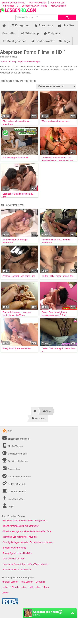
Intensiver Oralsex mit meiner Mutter (20, 525)
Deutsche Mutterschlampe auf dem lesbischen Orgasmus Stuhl (57, 159)
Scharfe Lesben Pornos (13, 2)
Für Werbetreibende (17, 460)
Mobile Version (15, 446)
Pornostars (46, 25)
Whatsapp (31, 33)
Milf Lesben (35, 587)
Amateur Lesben (10, 581)
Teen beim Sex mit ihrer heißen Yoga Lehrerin (25, 563)
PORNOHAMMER (38, 2)
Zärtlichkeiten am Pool (14, 558)
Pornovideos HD (10, 5)
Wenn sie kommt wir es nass (55, 121)
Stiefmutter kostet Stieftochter (17, 569)
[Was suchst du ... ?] (67, 17)
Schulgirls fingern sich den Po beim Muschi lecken (28, 542)
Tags (66, 41)
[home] (34, 411)
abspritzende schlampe (28, 61)
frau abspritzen (7, 61)
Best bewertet (44, 41)
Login (10, 506)
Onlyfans (53, 33)
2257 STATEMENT (16, 491)
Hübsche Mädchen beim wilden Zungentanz (25, 520)
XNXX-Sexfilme (58, 5)
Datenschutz (13, 469)
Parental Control (15, 498)
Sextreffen (9, 33)
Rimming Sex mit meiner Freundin (20, 536)
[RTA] (10, 603)
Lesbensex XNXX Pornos (34, 5)
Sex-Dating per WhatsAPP (15, 157)
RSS (10, 431)
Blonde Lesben (19, 587)
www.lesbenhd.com (17, 453)
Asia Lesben (27, 581)
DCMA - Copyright (16, 483)
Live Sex (68, 25)
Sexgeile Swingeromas (14, 547)
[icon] (4, 25)
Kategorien (22, 25)
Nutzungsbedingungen (19, 476)
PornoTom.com (57, 2)
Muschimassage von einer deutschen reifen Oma (27, 531)
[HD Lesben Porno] (18, 11)
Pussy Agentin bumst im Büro (17, 553)
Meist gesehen (16, 41)
